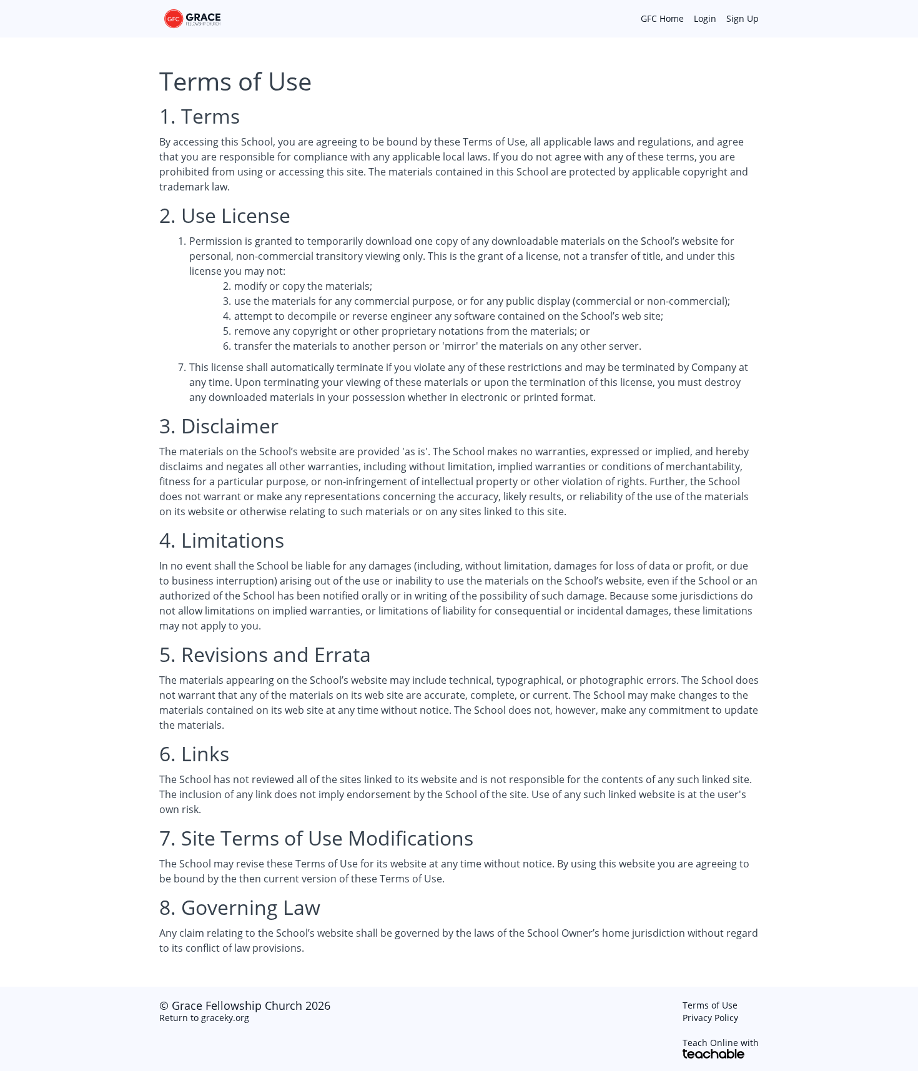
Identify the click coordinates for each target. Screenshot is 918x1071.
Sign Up (742, 18)
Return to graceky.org (204, 1018)
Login (705, 18)
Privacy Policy (710, 1018)
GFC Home (662, 18)
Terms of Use (710, 1005)
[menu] (695, 18)
